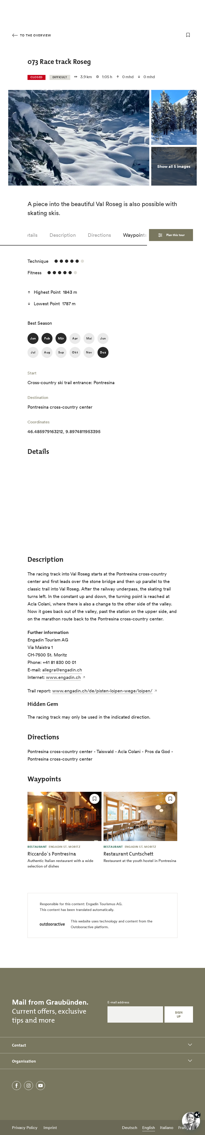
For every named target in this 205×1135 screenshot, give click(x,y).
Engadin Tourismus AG (104, 904)
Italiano (166, 1127)
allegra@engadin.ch (62, 670)
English (148, 1127)
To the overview (35, 35)
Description (63, 235)
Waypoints (135, 235)
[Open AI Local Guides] (191, 1121)
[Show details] (197, 1115)
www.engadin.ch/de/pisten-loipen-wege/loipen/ (102, 691)
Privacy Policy (25, 1127)
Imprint (50, 1127)
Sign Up (179, 1014)
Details (30, 235)
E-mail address (118, 1002)
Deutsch (129, 1127)
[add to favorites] (188, 35)
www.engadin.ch (63, 677)
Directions (99, 235)
